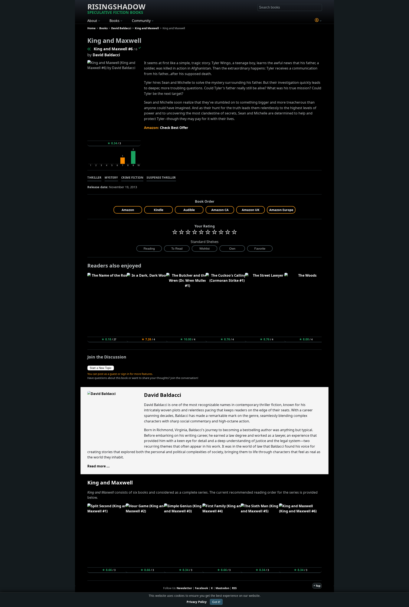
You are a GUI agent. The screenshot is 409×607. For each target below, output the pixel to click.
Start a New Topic (101, 368)
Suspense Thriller (161, 177)
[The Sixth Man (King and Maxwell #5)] (89, 48)
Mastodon (222, 588)
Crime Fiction (132, 177)
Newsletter (184, 588)
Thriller (94, 177)
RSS (234, 588)
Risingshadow (116, 8)
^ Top (317, 586)
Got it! (216, 602)
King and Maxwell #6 (113, 48)
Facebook (201, 588)
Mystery (111, 177)
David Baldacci (106, 54)
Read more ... (98, 466)
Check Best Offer (174, 127)
